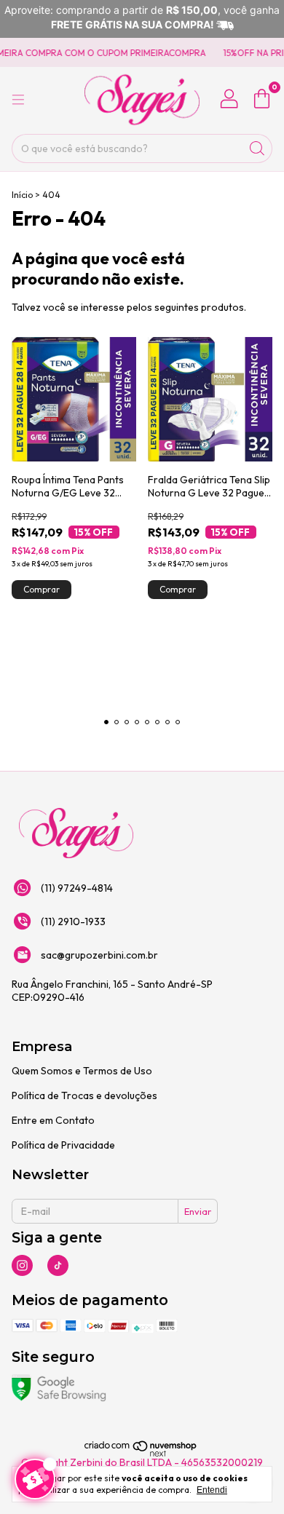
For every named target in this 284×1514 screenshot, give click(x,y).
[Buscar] (257, 148)
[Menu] (18, 99)
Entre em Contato (53, 1120)
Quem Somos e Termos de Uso (82, 1070)
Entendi (212, 1490)
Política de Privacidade (63, 1145)
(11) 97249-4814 (77, 888)
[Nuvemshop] (140, 1454)
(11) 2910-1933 (73, 921)
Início (22, 194)
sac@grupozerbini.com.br (99, 955)
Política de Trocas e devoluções (84, 1095)
